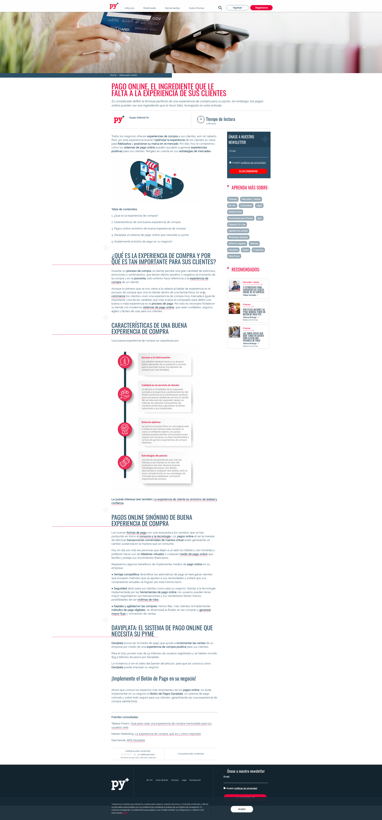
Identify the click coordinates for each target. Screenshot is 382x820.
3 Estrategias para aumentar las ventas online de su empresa (253, 290)
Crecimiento (246, 205)
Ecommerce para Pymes (241, 218)
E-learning (258, 250)
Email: (232, 151)
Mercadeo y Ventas (251, 199)
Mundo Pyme (235, 212)
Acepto (249, 162)
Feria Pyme (234, 256)
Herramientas (172, 8)
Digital (245, 250)
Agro (259, 218)
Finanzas (233, 199)
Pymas (114, 5)
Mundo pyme (195, 780)
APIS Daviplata (136, 740)
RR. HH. (232, 205)
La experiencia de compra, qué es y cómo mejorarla (168, 733)
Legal (259, 205)
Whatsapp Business (238, 237)
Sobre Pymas (196, 8)
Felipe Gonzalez (249, 295)
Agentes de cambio (238, 231)
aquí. (125, 813)
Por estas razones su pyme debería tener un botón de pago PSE (254, 312)
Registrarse (261, 7)
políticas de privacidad (253, 162)
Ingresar (237, 7)
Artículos (129, 8)
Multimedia (149, 8)
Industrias (233, 250)
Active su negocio (237, 243)
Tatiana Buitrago (250, 317)
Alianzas (254, 243)
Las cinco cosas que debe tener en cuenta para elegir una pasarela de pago (253, 337)
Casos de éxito (162, 780)
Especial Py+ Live (237, 224)
